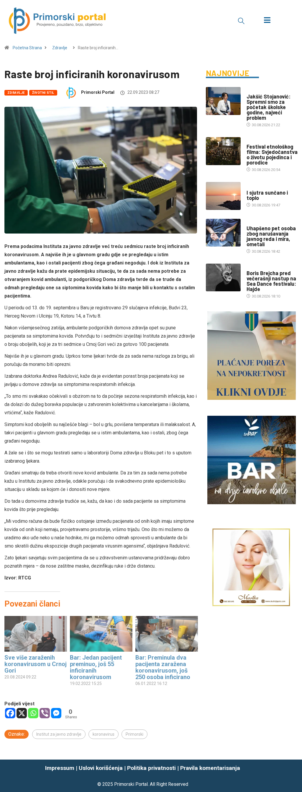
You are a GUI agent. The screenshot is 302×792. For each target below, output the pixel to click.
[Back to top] (294, 775)
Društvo (255, 91)
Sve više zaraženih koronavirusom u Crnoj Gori (35, 664)
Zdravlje (59, 47)
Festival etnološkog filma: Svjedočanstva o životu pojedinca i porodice (272, 154)
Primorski (134, 734)
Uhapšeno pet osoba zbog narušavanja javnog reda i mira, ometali (271, 236)
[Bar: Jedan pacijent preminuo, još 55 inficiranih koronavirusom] (101, 634)
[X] (22, 713)
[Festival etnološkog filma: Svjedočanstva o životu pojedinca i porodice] (223, 151)
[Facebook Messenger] (56, 713)
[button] (241, 21)
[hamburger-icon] (267, 21)
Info (251, 187)
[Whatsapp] (33, 713)
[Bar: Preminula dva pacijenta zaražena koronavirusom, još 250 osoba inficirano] (166, 634)
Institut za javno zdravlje (58, 734)
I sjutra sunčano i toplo (267, 195)
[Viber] (45, 713)
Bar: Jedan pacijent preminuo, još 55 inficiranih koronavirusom (96, 667)
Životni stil (43, 93)
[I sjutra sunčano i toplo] (223, 196)
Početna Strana (27, 47)
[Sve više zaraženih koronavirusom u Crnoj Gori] (35, 634)
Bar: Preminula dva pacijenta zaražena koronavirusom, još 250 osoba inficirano (162, 667)
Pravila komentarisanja (210, 768)
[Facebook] (10, 713)
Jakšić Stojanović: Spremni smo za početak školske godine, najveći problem (268, 107)
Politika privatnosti (151, 768)
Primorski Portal (97, 92)
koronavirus (103, 734)
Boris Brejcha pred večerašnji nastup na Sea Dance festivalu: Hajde (271, 281)
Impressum (59, 768)
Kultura (254, 141)
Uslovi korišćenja (101, 768)
